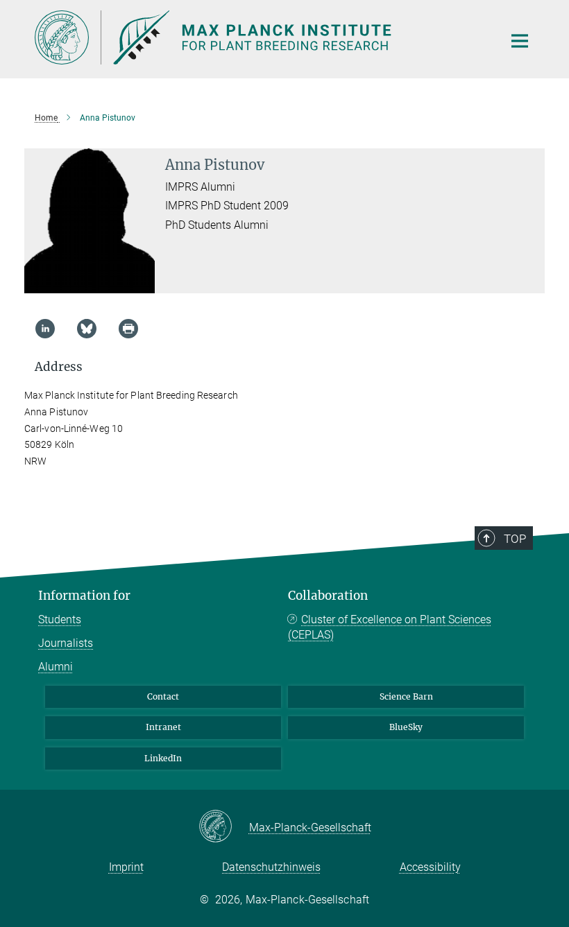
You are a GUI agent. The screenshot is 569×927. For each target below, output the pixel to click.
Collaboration (328, 596)
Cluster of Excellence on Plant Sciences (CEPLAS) (389, 627)
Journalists (65, 643)
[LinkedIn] (45, 328)
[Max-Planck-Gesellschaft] (223, 827)
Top (515, 539)
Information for (84, 596)
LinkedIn (163, 758)
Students (59, 619)
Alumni (55, 666)
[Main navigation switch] (520, 41)
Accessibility (430, 867)
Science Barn (406, 696)
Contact (163, 696)
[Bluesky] (86, 328)
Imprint (126, 867)
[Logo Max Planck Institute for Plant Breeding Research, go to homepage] (260, 37)
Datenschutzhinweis (271, 867)
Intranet (163, 727)
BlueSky (406, 727)
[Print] (128, 328)
